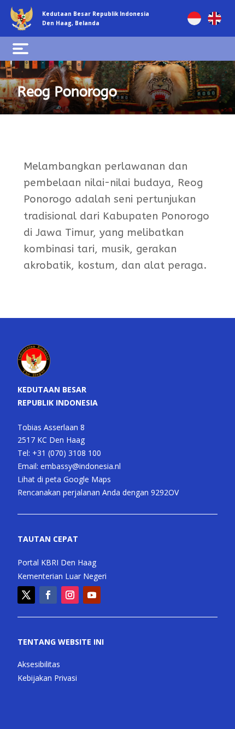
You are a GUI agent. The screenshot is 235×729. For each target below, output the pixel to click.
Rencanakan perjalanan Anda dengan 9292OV (98, 492)
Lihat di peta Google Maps (64, 479)
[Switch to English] (214, 18)
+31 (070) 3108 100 (66, 453)
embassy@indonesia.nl (80, 466)
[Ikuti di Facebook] (48, 595)
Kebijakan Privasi (47, 678)
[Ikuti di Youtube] (92, 595)
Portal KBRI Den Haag (56, 563)
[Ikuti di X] (26, 595)
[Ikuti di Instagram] (70, 595)
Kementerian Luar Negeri (62, 576)
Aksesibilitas (38, 665)
